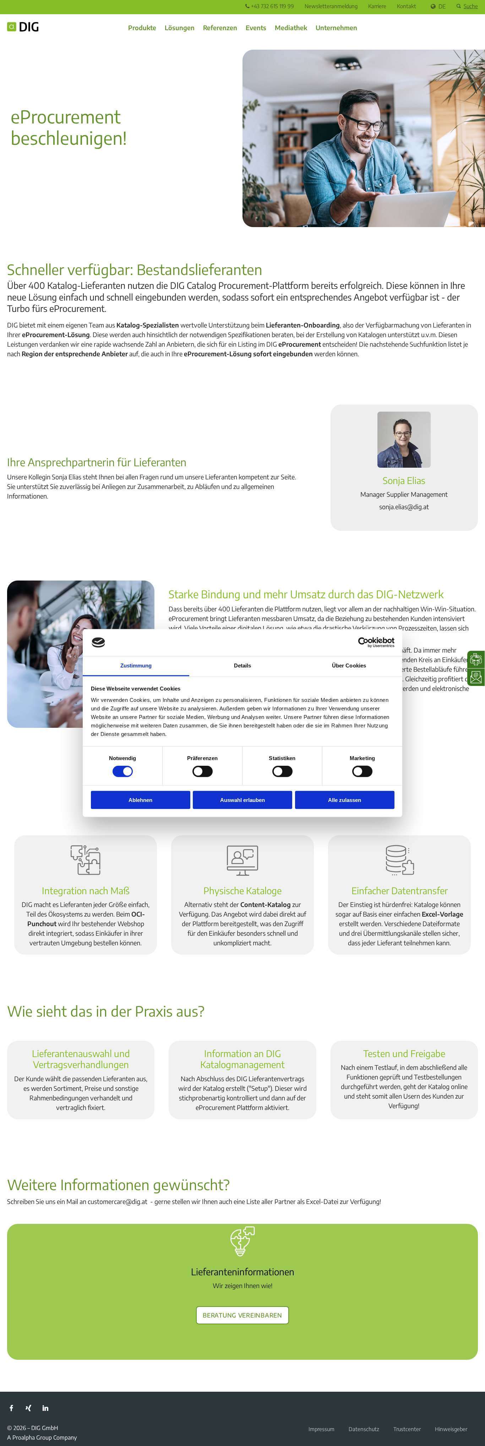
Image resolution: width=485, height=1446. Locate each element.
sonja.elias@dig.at (404, 506)
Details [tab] (242, 665)
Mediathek (291, 27)
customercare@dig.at (117, 1201)
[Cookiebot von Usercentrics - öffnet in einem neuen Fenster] (363, 642)
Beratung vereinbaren (242, 1314)
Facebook (11, 1408)
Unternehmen (336, 27)
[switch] (202, 771)
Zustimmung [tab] (136, 665)
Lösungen (180, 27)
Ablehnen (140, 800)
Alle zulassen (344, 800)
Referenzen (220, 27)
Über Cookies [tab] (349, 665)
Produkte (142, 27)
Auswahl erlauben (242, 800)
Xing (28, 1408)
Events (256, 27)
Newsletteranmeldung (331, 6)
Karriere (377, 6)
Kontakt (406, 6)
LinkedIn (45, 1408)
